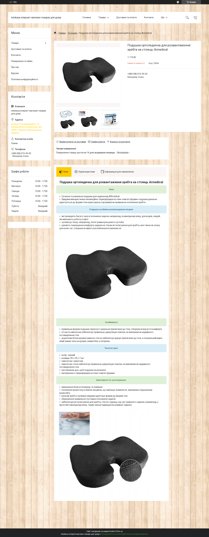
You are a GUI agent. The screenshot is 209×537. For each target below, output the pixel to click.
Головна (87, 17)
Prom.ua (119, 531)
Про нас (15, 67)
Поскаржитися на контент (112, 534)
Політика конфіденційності (24, 79)
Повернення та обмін (21, 61)
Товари (102, 17)
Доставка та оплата (126, 17)
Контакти (149, 17)
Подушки (72, 33)
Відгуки (15, 73)
